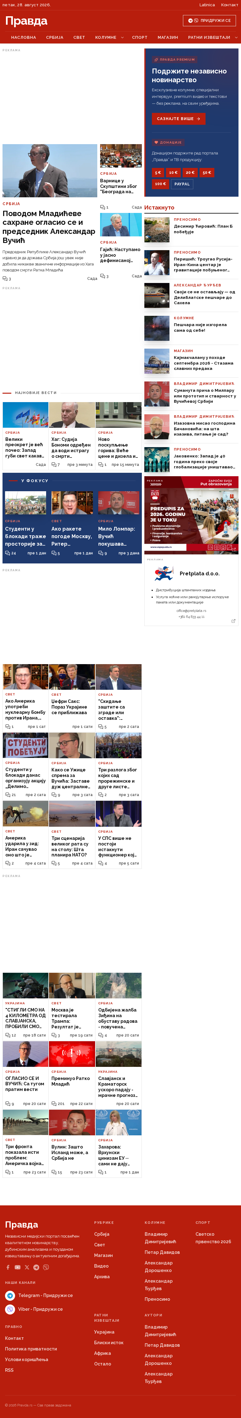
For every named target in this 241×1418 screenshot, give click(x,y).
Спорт (140, 37)
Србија (54, 37)
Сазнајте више (175, 119)
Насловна (23, 37)
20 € (190, 172)
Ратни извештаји (209, 37)
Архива (102, 1276)
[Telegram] (36, 1267)
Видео (101, 1266)
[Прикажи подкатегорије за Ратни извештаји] (236, 37)
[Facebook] (8, 1267)
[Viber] (46, 1267)
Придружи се (216, 20)
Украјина (104, 1332)
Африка (102, 1353)
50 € (207, 172)
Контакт (229, 5)
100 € (160, 184)
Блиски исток (109, 1342)
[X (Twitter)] (26, 1267)
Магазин (168, 37)
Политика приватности (31, 1348)
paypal (182, 184)
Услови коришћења (26, 1359)
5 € (158, 172)
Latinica (207, 5)
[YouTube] (17, 1267)
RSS (9, 1370)
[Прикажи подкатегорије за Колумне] (122, 37)
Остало (102, 1363)
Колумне (105, 37)
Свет (79, 37)
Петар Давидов (162, 1252)
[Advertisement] (72, 98)
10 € (173, 172)
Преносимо (157, 1299)
